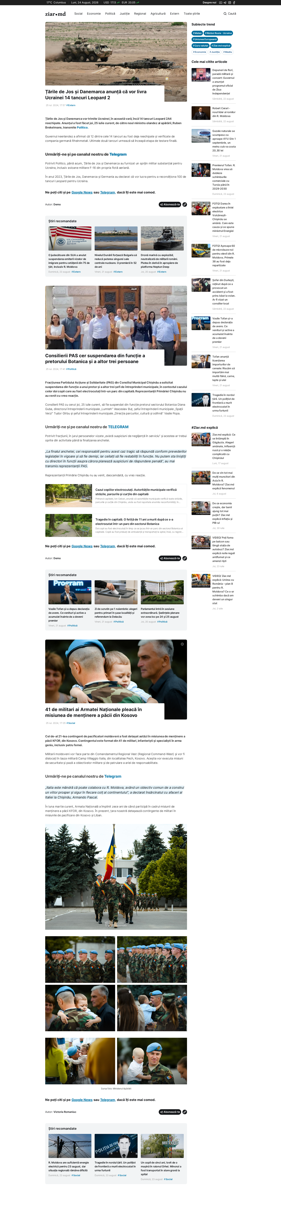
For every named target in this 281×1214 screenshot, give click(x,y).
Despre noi (209, 2)
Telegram (118, 154)
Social (78, 13)
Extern (174, 13)
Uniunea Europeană (205, 39)
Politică (110, 13)
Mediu (227, 51)
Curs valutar (200, 45)
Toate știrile (192, 13)
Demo (57, 204)
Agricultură (158, 13)
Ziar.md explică (221, 45)
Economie (94, 13)
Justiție (125, 13)
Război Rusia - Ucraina (218, 33)
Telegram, (108, 192)
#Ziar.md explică (205, 428)
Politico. (82, 127)
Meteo (197, 33)
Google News (82, 192)
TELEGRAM (118, 426)
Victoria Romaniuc (65, 1111)
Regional (140, 13)
